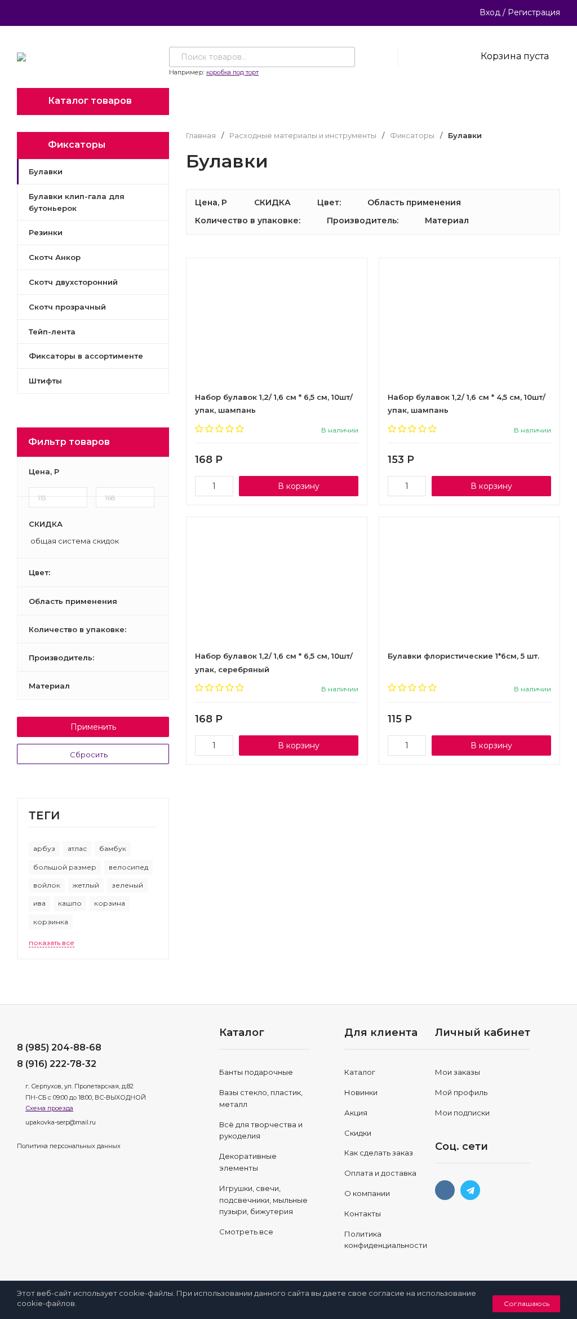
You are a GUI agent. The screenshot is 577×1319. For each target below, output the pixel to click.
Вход (490, 12)
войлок (46, 885)
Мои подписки (462, 1112)
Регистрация (534, 12)
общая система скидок (74, 541)
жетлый (86, 885)
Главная (201, 135)
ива (39, 903)
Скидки (357, 1132)
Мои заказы (457, 1072)
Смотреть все (246, 1231)
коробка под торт (232, 72)
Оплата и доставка (380, 1172)
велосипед (128, 867)
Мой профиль (461, 1092)
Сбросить (89, 754)
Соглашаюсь (526, 1303)
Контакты (362, 1213)
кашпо (70, 903)
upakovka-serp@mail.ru (60, 1122)
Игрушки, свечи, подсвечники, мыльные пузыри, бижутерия (263, 1200)
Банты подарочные (256, 1072)
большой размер (64, 867)
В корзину (298, 486)
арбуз (44, 848)
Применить (93, 727)
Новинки (361, 1092)
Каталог (359, 1072)
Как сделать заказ (378, 1152)
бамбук (112, 848)
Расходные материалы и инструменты (302, 135)
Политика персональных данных (69, 1146)
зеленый (127, 885)
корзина (109, 903)
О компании (367, 1193)
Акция (355, 1112)
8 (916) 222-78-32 (56, 1063)
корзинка (50, 921)
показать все (51, 942)
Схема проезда (49, 1108)
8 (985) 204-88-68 (59, 1047)
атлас (77, 848)
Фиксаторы (412, 135)
